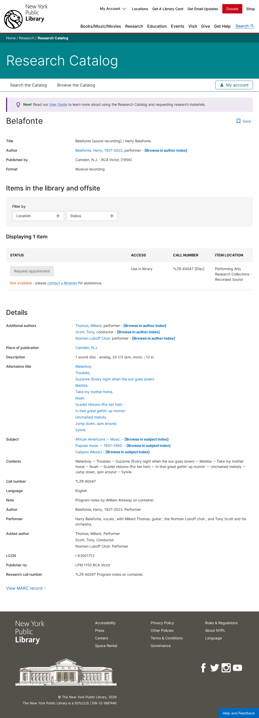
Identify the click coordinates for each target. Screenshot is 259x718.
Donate (232, 9)
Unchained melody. (91, 417)
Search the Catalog (28, 84)
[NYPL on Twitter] (215, 668)
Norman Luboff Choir (92, 338)
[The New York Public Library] (26, 16)
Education (157, 26)
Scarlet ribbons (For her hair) (98, 404)
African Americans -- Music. (98, 439)
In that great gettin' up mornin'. (100, 411)
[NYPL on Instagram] (226, 668)
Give (205, 26)
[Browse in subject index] (146, 439)
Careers (101, 638)
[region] (129, 269)
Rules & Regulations (221, 623)
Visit (192, 26)
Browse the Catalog (76, 84)
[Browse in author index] (165, 150)
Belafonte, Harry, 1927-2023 (98, 150)
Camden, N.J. (86, 347)
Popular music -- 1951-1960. (99, 445)
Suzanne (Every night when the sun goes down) (114, 379)
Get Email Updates (202, 9)
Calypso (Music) (88, 452)
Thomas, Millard (88, 325)
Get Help (222, 26)
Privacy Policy (162, 623)
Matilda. (82, 385)
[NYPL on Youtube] (238, 668)
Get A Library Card (167, 9)
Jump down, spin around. (96, 423)
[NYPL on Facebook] (204, 668)
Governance (161, 645)
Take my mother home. (94, 392)
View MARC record (24, 588)
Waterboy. (83, 366)
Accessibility (105, 623)
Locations (140, 9)
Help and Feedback (239, 713)
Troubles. (83, 373)
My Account (110, 8)
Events (177, 26)
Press (99, 630)
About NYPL (215, 630)
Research (134, 26)
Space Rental (106, 645)
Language (213, 638)
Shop (250, 9)
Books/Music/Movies (100, 26)
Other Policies (162, 630)
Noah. (80, 398)
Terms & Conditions (167, 638)
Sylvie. (80, 430)
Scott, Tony (84, 332)
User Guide (58, 104)
